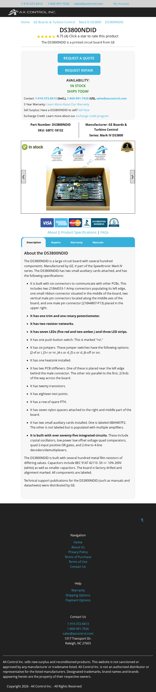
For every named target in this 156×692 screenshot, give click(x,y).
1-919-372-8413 (32, 4)
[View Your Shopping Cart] (132, 4)
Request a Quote (79, 58)
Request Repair (79, 70)
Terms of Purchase (78, 557)
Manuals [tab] (98, 242)
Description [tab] (34, 242)
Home (25, 22)
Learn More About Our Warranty (67, 104)
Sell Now (84, 110)
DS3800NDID (114, 22)
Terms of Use (78, 562)
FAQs (104, 232)
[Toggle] (148, 12)
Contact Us (78, 567)
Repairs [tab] (55, 242)
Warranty (78, 590)
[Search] (141, 12)
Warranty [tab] (77, 242)
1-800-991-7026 (58, 4)
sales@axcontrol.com (88, 4)
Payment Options (78, 600)
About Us (78, 547)
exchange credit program (92, 116)
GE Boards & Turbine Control (54, 22)
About (52, 232)
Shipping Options (78, 595)
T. (142, 520)
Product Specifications (79, 232)
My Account (121, 4)
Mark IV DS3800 (90, 22)
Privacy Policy (78, 552)
